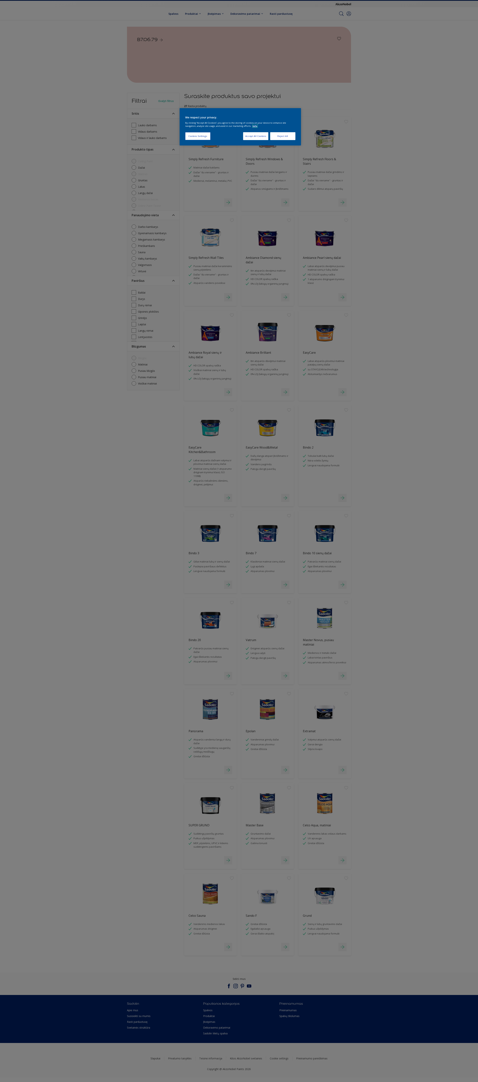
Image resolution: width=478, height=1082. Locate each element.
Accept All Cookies (255, 136)
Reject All (282, 136)
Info (255, 126)
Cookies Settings (197, 136)
